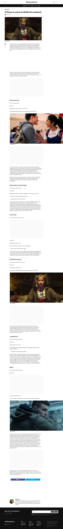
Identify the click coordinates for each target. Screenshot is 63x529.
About (22, 521)
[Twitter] (55, 2)
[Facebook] (53, 2)
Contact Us (38, 521)
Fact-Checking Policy (31, 525)
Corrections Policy (39, 525)
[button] (5, 2)
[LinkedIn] (57, 2)
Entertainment (7, 9)
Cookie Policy (23, 524)
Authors (30, 521)
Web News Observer (31, 2)
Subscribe (53, 511)
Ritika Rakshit (17, 499)
